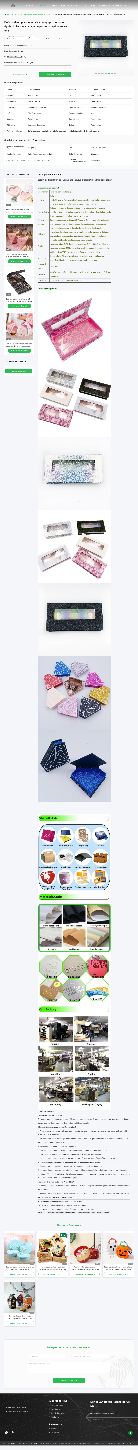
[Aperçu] (13, 5)
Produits (43, 5)
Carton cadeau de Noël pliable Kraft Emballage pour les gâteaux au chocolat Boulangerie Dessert (52, 1268)
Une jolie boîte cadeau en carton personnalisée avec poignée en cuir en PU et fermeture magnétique (85, 1268)
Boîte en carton (103, 1212)
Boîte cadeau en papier (86, 1212)
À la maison (29, 5)
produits (16, 14)
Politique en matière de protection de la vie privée (19, 1443)
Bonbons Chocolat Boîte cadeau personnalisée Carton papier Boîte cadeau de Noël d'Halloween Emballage (19, 1317)
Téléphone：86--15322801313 (18, 1407)
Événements (104, 5)
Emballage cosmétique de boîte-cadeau (61, 1212)
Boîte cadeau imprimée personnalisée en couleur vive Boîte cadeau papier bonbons (19, 346)
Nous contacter (88, 5)
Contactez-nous (19, 75)
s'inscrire (128, 1419)
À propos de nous (69, 5)
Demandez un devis (54, 74)
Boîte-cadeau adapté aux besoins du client (36, 14)
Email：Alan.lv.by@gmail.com (18, 1411)
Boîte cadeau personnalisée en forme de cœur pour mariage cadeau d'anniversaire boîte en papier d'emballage (20, 1268)
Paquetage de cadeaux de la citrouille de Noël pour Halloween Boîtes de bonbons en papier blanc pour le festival (118, 1268)
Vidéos (54, 5)
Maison (9, 14)
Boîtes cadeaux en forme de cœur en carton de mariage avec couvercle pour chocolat (19, 212)
